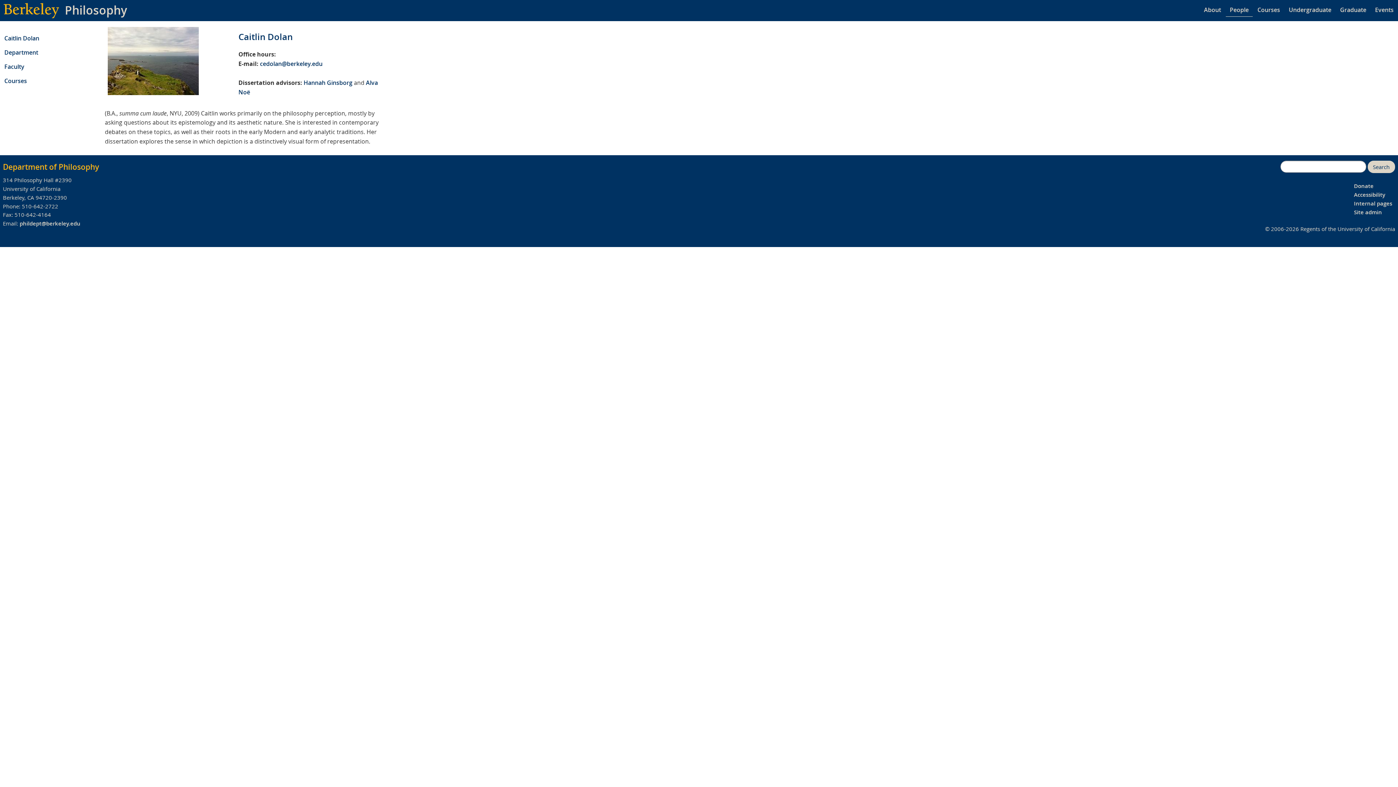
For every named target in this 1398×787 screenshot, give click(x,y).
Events (1384, 10)
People (1239, 10)
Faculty (14, 67)
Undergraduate (1310, 10)
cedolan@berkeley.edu (291, 64)
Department (21, 52)
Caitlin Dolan (21, 38)
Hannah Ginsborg (328, 83)
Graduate (1353, 10)
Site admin (1368, 212)
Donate (1364, 186)
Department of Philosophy (51, 167)
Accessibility (1369, 194)
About (1212, 10)
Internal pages (1373, 203)
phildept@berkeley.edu (50, 223)
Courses (1268, 10)
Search (1381, 167)
